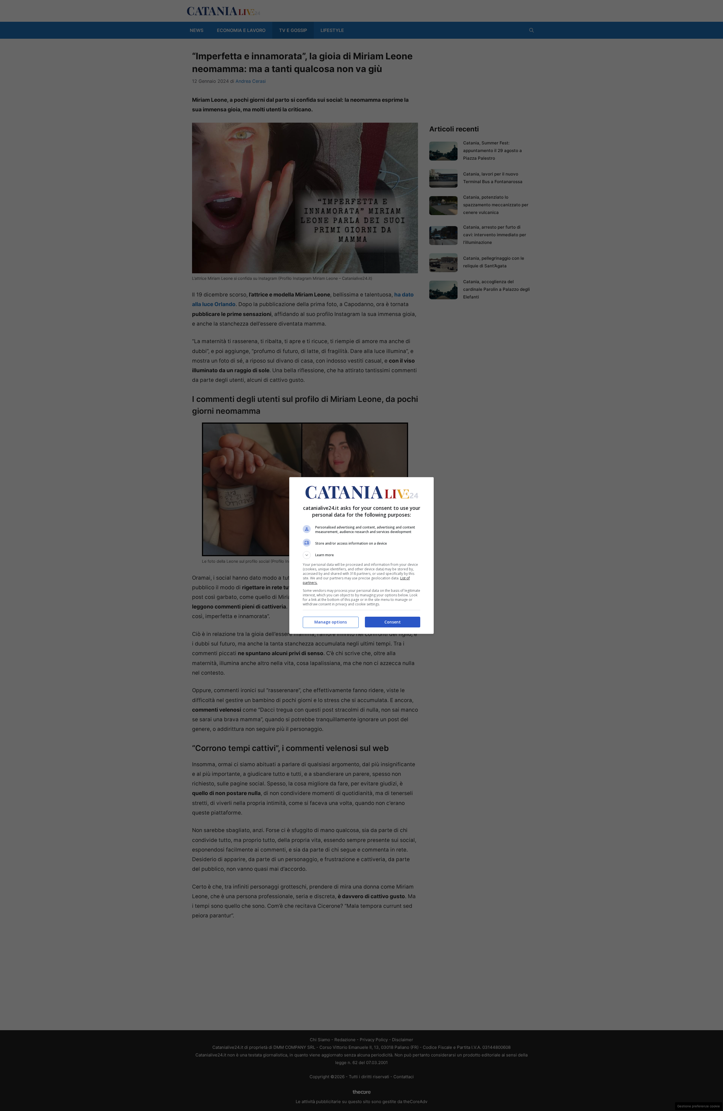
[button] (361, 555)
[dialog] (361, 555)
